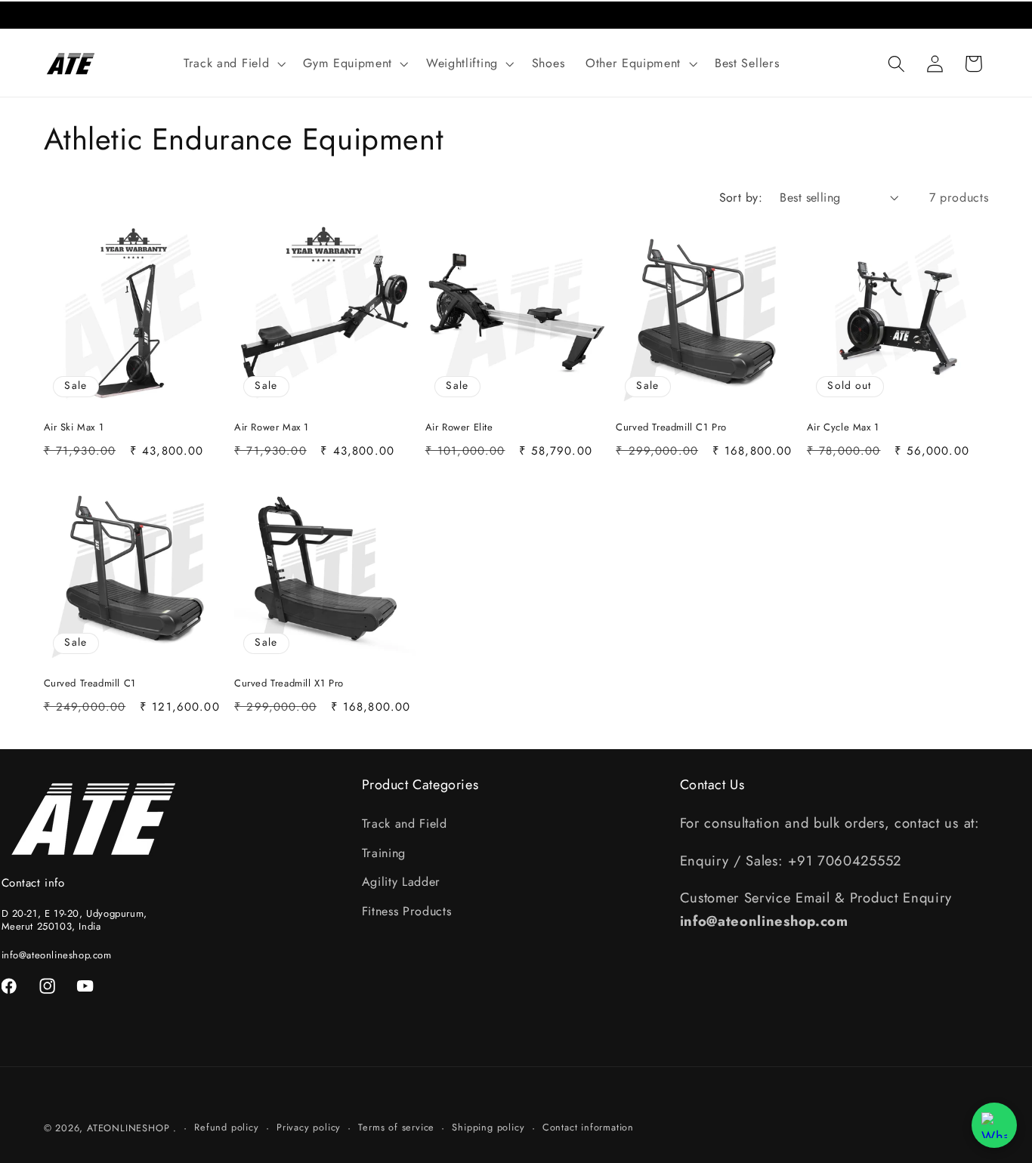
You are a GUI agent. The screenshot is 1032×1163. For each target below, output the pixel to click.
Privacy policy (309, 1127)
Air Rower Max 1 (271, 427)
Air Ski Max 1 (74, 427)
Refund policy (226, 1127)
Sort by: (741, 197)
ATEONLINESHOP (128, 1128)
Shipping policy (488, 1127)
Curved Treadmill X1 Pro (289, 683)
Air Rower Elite (459, 427)
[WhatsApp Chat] (994, 1125)
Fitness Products (407, 911)
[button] (232, 63)
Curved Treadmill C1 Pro (671, 427)
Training (384, 853)
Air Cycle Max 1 (843, 427)
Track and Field (404, 823)
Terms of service (396, 1127)
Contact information (588, 1127)
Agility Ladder (401, 881)
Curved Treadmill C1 (90, 683)
